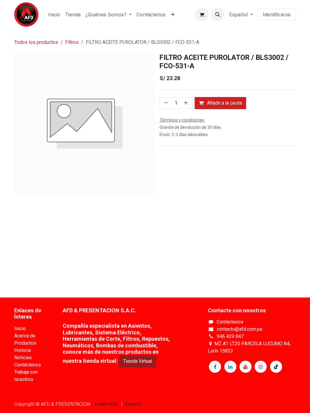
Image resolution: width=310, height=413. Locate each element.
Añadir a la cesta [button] (224, 103)
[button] (217, 14)
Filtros (72, 42)
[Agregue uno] (186, 103)
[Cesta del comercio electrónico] (202, 14)
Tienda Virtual (137, 361)
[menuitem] (54, 14)
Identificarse (277, 14)
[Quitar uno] (165, 103)
